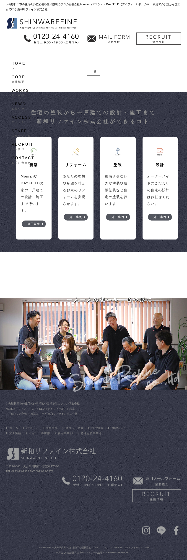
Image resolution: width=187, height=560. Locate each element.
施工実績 (74, 12)
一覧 (93, 71)
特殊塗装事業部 (91, 433)
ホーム (25, 12)
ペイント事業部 (39, 433)
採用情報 (27, 24)
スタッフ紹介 (152, 12)
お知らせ (99, 12)
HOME (19, 65)
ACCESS (21, 119)
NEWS (19, 105)
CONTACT (23, 159)
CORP (18, 78)
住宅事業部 (65, 433)
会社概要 (49, 12)
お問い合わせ (55, 24)
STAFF (21, 132)
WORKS (20, 92)
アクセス (124, 12)
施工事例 (33, 224)
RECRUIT (22, 146)
